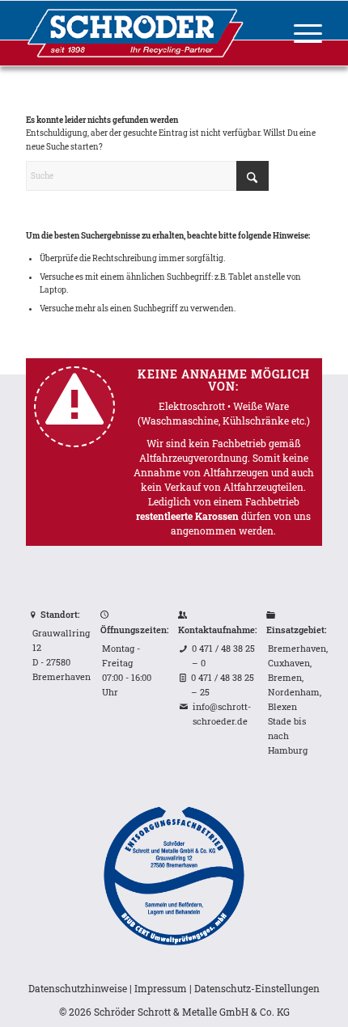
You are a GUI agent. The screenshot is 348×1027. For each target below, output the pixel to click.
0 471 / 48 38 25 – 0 (223, 655)
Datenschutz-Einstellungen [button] (257, 988)
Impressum (160, 988)
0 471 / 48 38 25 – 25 (222, 684)
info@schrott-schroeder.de (222, 713)
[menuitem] (300, 33)
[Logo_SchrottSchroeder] (144, 33)
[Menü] (300, 33)
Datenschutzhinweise (77, 988)
